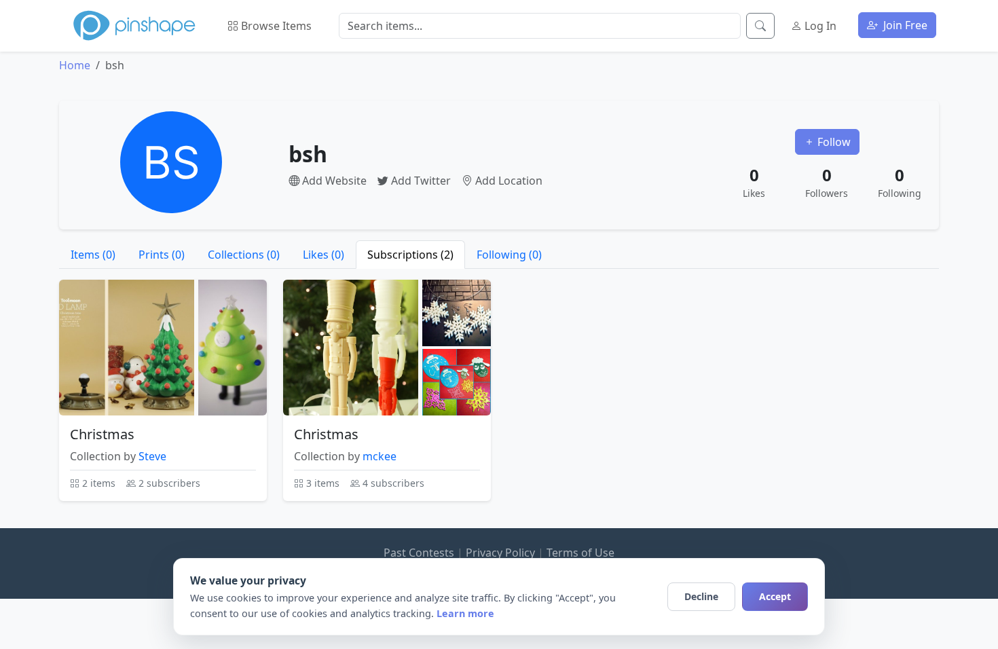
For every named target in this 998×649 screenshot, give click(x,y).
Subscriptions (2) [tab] (410, 254)
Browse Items (275, 25)
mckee (379, 456)
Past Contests (419, 552)
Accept (775, 596)
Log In (819, 25)
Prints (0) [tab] (161, 254)
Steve (152, 456)
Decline (701, 596)
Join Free (904, 25)
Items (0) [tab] (93, 254)
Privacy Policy (500, 552)
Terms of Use (580, 552)
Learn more (465, 613)
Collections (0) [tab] (244, 254)
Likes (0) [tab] (323, 254)
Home (74, 65)
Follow (833, 141)
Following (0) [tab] (509, 254)
